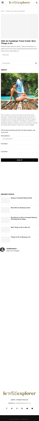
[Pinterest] (22, 408)
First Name (4, 143)
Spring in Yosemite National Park (21, 198)
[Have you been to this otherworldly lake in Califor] (19, 330)
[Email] (32, 408)
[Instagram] (17, 408)
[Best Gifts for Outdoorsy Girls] (5, 210)
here (32, 125)
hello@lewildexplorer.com (23, 403)
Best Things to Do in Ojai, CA (20, 227)
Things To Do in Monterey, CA (20, 237)
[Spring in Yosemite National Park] (5, 200)
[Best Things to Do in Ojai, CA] (5, 230)
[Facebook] (7, 408)
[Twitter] (12, 408)
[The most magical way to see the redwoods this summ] (19, 351)
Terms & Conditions (14, 419)
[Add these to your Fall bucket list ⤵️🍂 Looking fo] (19, 308)
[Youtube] (27, 408)
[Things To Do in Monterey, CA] (5, 239)
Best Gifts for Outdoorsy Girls (20, 207)
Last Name (4, 151)
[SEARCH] (36, 63)
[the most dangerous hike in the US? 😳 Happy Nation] (19, 287)
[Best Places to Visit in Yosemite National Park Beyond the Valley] (5, 220)
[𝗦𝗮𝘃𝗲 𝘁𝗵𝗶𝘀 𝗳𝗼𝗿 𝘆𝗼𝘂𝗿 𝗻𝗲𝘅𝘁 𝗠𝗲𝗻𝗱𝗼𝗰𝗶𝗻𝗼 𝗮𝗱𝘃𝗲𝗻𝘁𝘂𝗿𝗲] (19, 373)
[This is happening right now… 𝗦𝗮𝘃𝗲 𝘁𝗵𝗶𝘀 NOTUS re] (19, 265)
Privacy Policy (24, 419)
